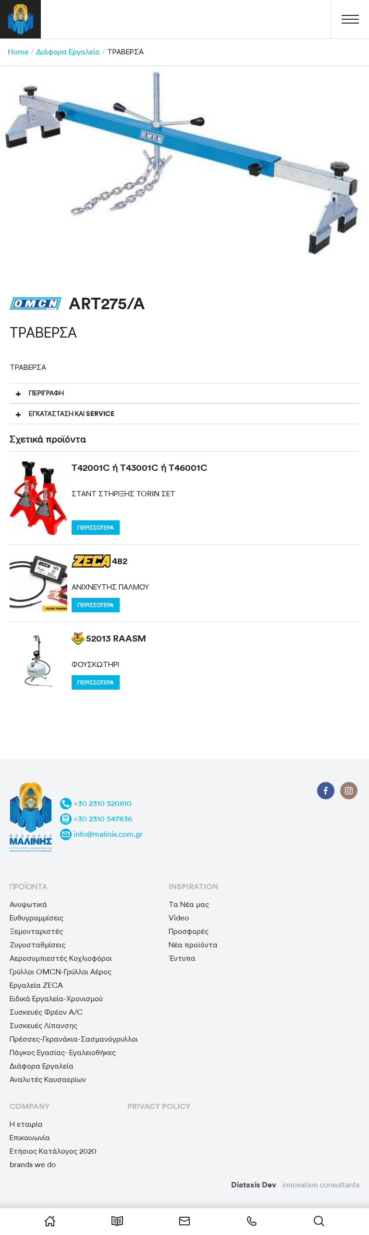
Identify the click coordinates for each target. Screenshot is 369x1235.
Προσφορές (189, 931)
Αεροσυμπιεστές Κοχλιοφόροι (61, 958)
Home (18, 51)
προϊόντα (28, 886)
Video (179, 917)
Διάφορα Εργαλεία (68, 51)
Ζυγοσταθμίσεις (37, 944)
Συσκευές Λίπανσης (43, 1025)
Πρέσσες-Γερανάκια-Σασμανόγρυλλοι (74, 1039)
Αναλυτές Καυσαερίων (48, 1079)
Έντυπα (182, 958)
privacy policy (158, 1106)
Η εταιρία (26, 1124)
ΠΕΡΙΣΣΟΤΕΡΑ (95, 527)
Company (29, 1106)
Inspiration (193, 886)
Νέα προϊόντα (193, 944)
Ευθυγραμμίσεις (36, 917)
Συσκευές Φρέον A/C (46, 1012)
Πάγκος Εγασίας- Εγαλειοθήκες (63, 1052)
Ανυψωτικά (28, 904)
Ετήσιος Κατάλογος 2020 (53, 1151)
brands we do (33, 1164)
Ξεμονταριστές (36, 931)
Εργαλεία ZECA (36, 985)
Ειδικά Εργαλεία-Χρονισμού (56, 998)
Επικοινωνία (30, 1137)
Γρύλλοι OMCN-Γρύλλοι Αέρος (60, 971)
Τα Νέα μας (189, 904)
